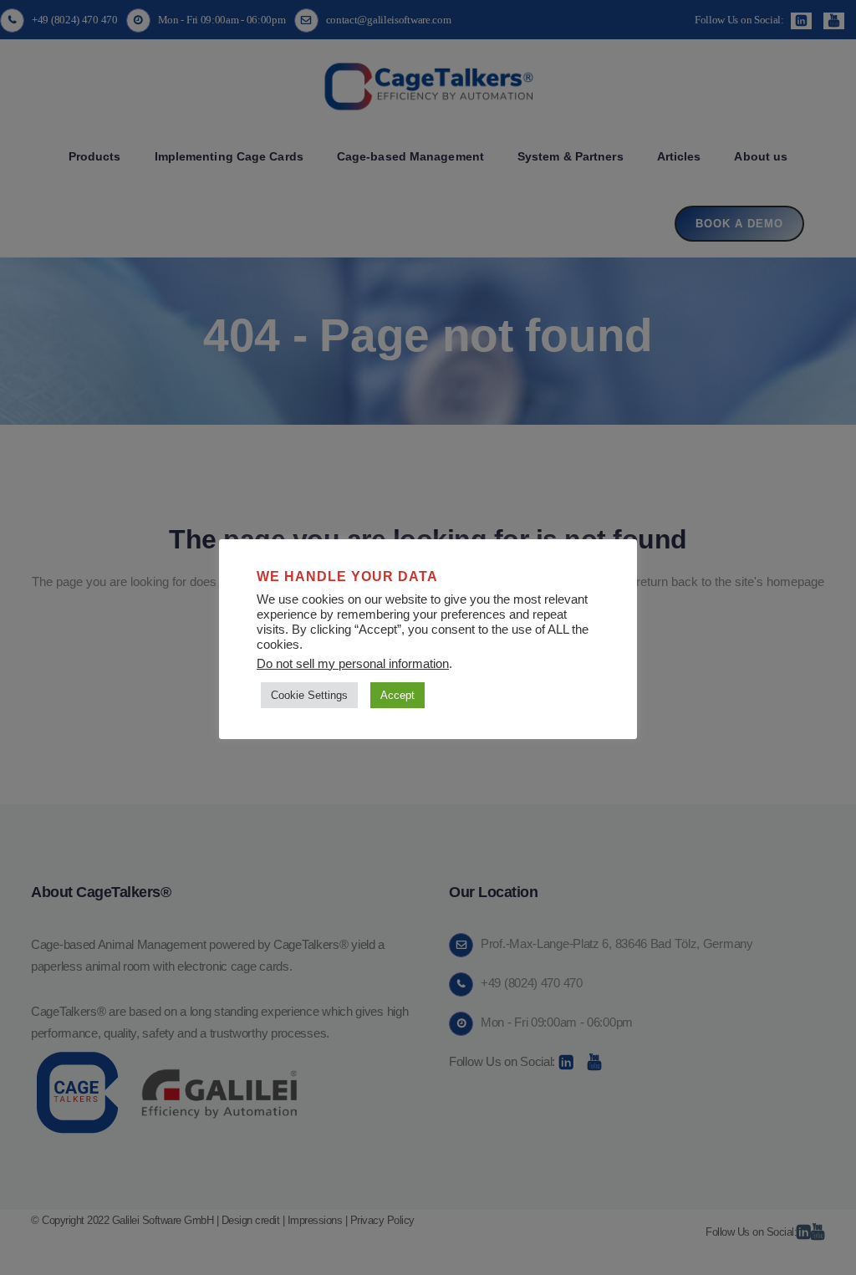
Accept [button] (397, 695)
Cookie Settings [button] (309, 695)
